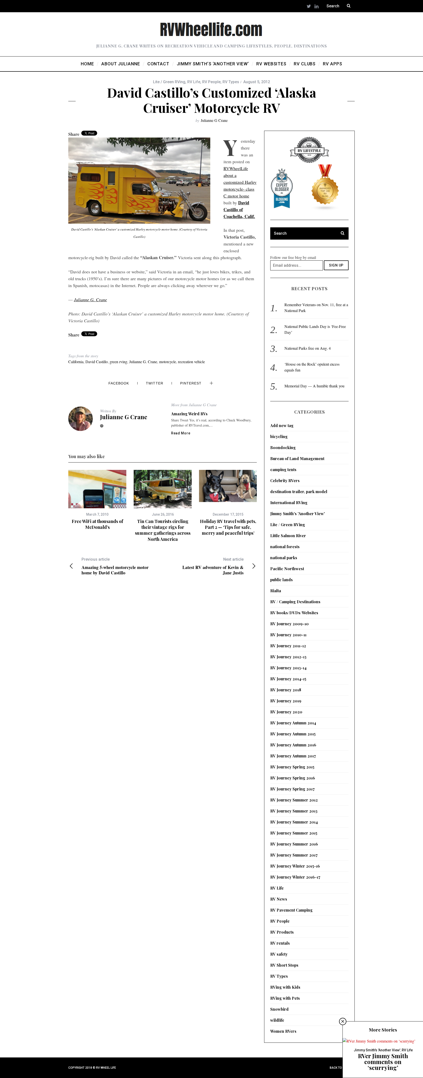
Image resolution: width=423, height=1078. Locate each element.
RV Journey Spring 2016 (292, 777)
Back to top (339, 1067)
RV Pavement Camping (291, 910)
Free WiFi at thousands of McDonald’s (97, 524)
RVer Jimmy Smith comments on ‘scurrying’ (383, 1061)
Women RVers (283, 1031)
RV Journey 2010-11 (288, 634)
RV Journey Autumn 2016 (293, 744)
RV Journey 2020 (286, 711)
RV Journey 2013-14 (288, 667)
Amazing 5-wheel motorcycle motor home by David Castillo (115, 566)
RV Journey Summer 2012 (294, 799)
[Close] (342, 1021)
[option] (97, 500)
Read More (180, 433)
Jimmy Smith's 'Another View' (297, 513)
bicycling (279, 436)
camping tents (283, 469)
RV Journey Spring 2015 (292, 766)
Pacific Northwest (287, 568)
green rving (118, 361)
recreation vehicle (191, 361)
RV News (278, 899)
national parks (283, 557)
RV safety (279, 954)
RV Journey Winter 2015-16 (295, 866)
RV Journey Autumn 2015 (293, 733)
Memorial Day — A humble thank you (314, 385)
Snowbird (279, 1009)
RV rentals (280, 943)
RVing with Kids (285, 987)
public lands (281, 579)
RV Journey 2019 (285, 700)
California (75, 361)
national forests (285, 546)
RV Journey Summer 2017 (293, 855)
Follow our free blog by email (293, 257)
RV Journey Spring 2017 (292, 788)
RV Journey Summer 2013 (293, 810)
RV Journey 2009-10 (289, 623)
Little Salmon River (288, 535)
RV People (211, 82)
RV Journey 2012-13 (288, 656)
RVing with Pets (285, 998)
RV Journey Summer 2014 (294, 821)
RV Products (282, 932)
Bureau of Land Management (297, 458)
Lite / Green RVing (169, 82)
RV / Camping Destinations (295, 601)
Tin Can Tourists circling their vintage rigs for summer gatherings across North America (162, 530)
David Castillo (96, 361)
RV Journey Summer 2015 (293, 832)
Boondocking (283, 447)
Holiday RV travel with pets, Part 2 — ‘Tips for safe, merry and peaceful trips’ (228, 527)
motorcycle (167, 361)
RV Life (193, 82)
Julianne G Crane (214, 120)
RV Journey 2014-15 (288, 678)
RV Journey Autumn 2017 (293, 755)
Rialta (275, 590)
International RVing (288, 502)
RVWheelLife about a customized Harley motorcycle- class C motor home (240, 182)
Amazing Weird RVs (189, 413)
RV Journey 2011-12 (288, 645)
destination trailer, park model (298, 491)
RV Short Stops (284, 965)
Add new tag (282, 425)
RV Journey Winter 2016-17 (295, 877)
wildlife (277, 1020)
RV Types (231, 82)
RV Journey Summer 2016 (294, 843)
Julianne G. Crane (90, 299)
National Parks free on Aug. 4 (307, 348)
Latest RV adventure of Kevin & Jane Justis (213, 566)
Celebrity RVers (285, 480)
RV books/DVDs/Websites (294, 612)
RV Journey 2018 (285, 689)
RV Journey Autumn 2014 (293, 722)
